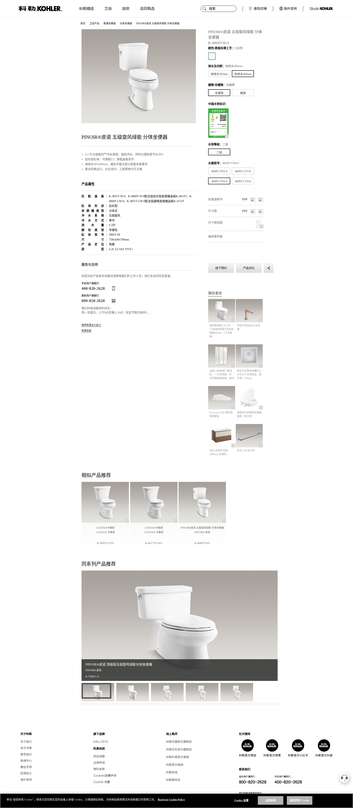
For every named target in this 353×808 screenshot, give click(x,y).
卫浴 (108, 9)
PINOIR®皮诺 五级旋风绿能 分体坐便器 (157, 23)
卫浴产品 (94, 23)
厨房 (126, 9)
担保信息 (86, 330)
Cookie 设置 (101, 782)
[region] (176, 800)
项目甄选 (147, 9)
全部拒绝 (270, 800)
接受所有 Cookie (299, 800)
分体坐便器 (126, 23)
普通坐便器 (109, 23)
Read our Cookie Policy (171, 799)
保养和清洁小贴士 (91, 325)
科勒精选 (86, 9)
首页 (82, 23)
